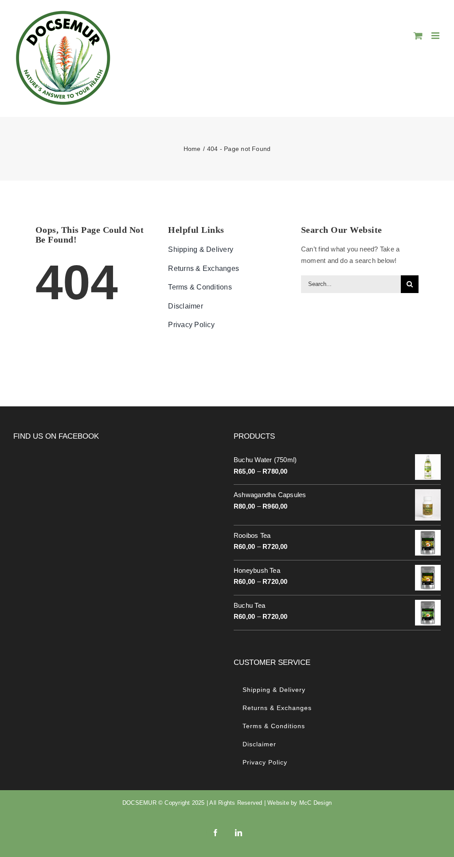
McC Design (315, 802)
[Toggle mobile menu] (436, 35)
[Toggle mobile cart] (418, 35)
